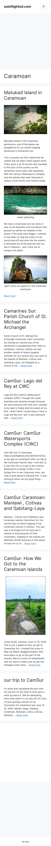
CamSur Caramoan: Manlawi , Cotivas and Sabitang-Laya (25, 503)
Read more (9, 296)
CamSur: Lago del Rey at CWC (23, 383)
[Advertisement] (25, 39)
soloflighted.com (17, 6)
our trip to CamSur (24, 680)
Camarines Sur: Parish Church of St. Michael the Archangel (25, 319)
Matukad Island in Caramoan (23, 95)
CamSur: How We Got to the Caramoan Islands (23, 564)
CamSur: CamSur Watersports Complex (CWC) (22, 438)
